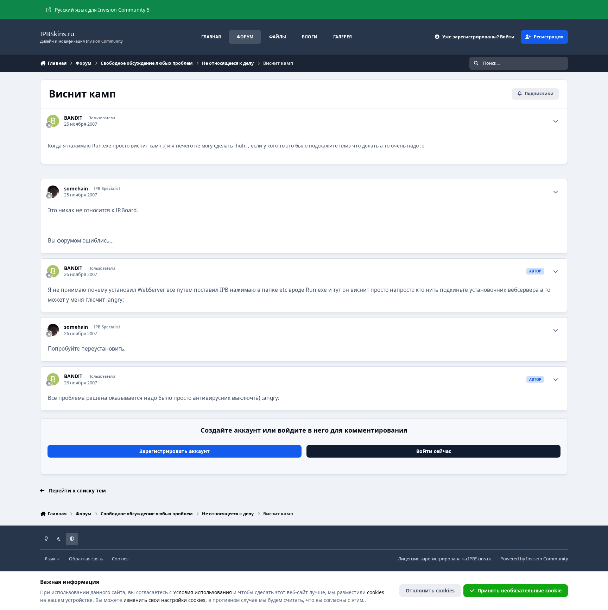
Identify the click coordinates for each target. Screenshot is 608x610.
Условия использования (202, 592)
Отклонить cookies (430, 590)
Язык (51, 559)
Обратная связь (86, 559)
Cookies (120, 559)
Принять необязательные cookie (519, 590)
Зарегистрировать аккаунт (174, 451)
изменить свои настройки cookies (164, 600)
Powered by (534, 559)
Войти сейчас (433, 451)
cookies (375, 592)
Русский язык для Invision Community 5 (102, 9)
